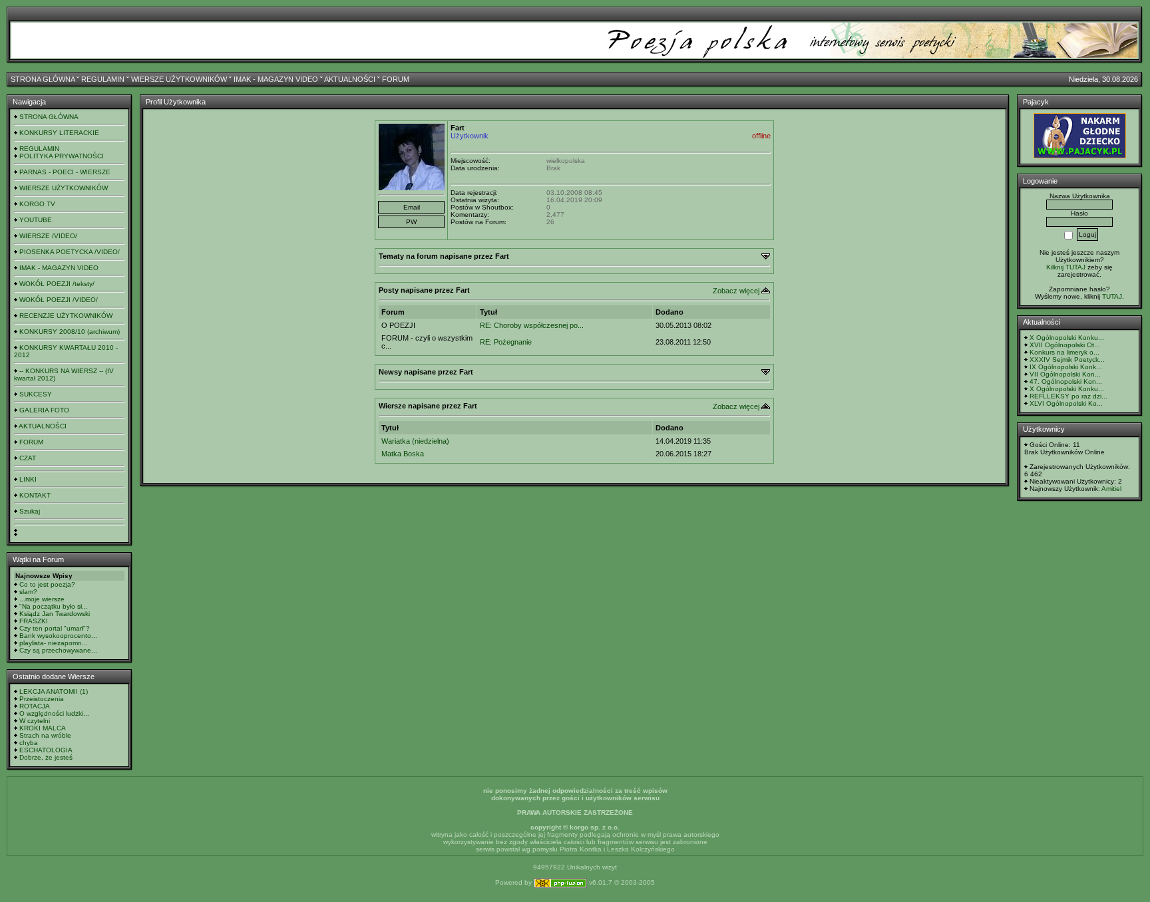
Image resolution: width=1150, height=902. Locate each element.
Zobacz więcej (736, 291)
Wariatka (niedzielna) (415, 441)
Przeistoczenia (41, 698)
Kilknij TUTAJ (1065, 267)
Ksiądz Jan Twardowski (54, 613)
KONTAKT (35, 495)
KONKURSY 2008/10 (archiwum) (69, 331)
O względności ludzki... (54, 713)
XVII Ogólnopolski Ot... (1065, 345)
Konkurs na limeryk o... (1064, 352)
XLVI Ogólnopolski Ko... (1066, 403)
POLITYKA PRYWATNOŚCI (61, 156)
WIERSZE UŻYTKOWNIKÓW (179, 79)
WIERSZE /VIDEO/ (48, 235)
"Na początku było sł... (53, 606)
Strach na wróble (45, 735)
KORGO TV (37, 204)
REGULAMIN (102, 79)
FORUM (395, 79)
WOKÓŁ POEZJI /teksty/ (57, 283)
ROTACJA (34, 706)
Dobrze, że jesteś (46, 757)
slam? (28, 591)
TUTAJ (1112, 296)
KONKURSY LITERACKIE (59, 132)
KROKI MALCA (42, 728)
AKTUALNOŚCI (349, 79)
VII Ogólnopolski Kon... (1065, 374)
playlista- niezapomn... (53, 643)
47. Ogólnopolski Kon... (1066, 381)
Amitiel (1111, 488)
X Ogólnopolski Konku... (1067, 337)
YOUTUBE (35, 220)
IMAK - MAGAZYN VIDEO (276, 79)
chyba (28, 742)
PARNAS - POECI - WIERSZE (64, 172)
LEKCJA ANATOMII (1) (53, 691)
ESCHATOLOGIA (46, 750)
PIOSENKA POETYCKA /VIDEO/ (69, 251)
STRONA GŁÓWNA (43, 79)
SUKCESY (35, 394)
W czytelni (34, 720)
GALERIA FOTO (44, 410)
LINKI (28, 479)
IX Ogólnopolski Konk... (1066, 367)
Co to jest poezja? (47, 584)
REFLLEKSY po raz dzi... (1068, 396)
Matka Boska (402, 454)
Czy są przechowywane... (58, 650)
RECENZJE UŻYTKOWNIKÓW (65, 315)
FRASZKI (33, 621)
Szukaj (29, 511)
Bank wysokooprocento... (58, 635)
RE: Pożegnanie (506, 342)
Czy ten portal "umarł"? (54, 628)
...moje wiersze (42, 599)
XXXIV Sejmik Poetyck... (1067, 359)
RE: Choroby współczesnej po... (532, 325)
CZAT (27, 458)
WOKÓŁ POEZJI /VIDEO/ (58, 299)
